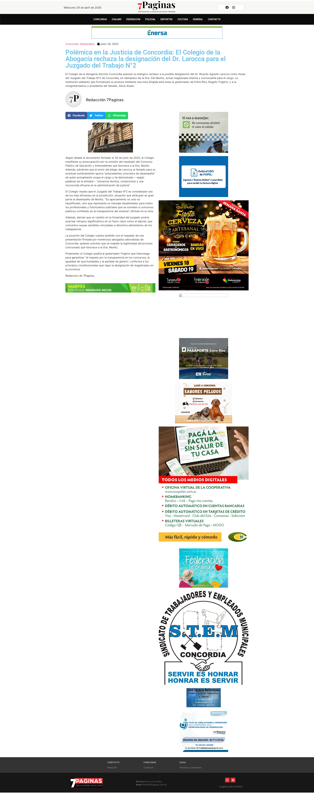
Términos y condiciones (190, 767)
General (198, 19)
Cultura (182, 19)
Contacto (214, 19)
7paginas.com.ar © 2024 (230, 786)
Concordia (100, 19)
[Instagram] (233, 7)
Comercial (148, 767)
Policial (150, 19)
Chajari (116, 19)
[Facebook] (227, 7)
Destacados (87, 44)
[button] (76, 115)
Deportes (166, 19)
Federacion (133, 19)
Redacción (112, 767)
